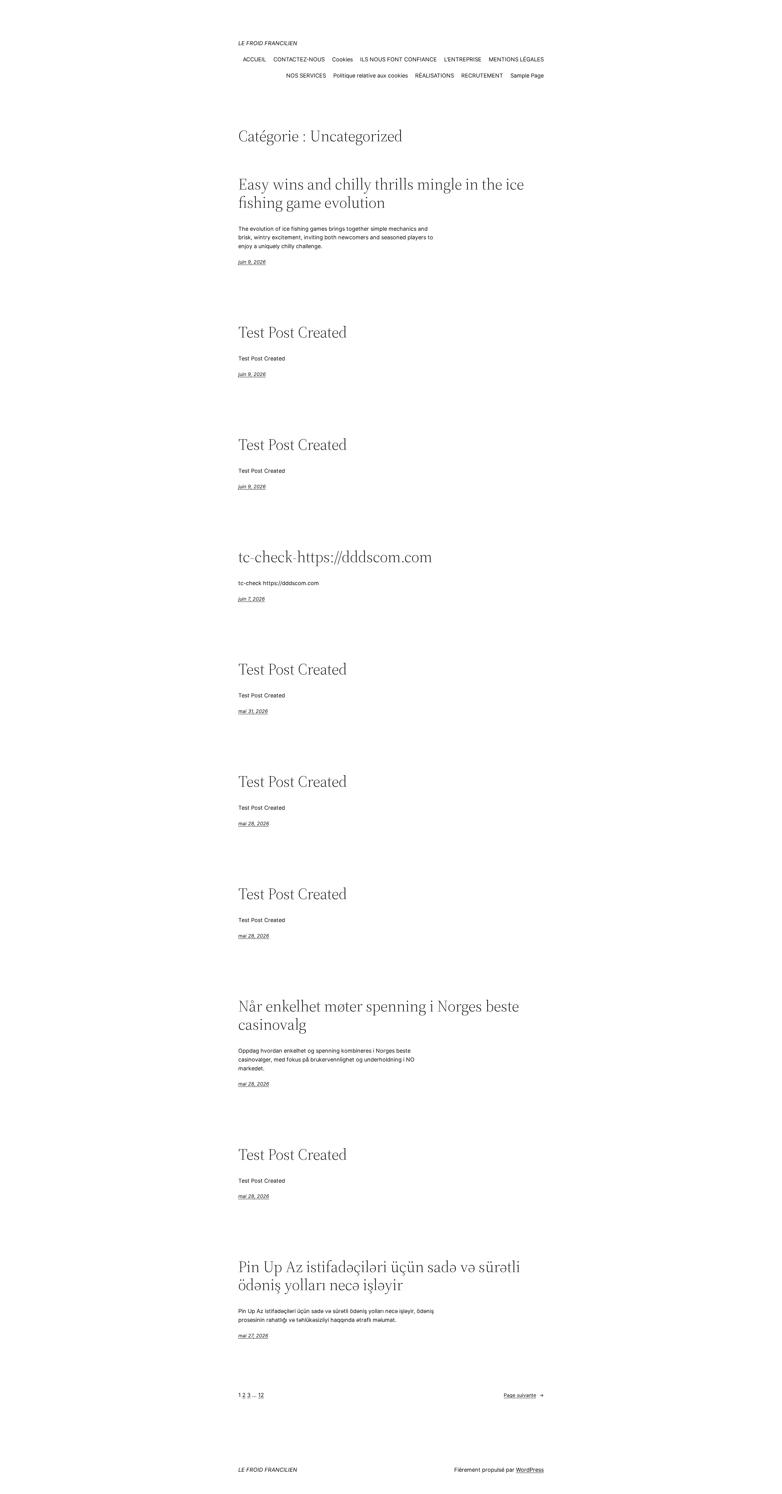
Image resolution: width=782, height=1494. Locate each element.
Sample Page (527, 75)
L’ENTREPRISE (462, 59)
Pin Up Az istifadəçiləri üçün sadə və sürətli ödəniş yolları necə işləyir (379, 1275)
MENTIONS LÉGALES (516, 59)
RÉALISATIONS (434, 75)
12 (261, 1395)
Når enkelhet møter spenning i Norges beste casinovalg (378, 1015)
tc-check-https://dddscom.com (335, 557)
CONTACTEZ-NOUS (299, 59)
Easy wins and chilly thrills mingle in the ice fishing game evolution (381, 193)
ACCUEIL (254, 59)
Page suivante (524, 1395)
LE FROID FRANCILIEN (267, 43)
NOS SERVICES (306, 75)
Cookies (342, 59)
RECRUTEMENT (482, 75)
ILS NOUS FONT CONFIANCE (398, 59)
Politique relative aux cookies (370, 75)
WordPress (530, 1470)
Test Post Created (292, 332)
